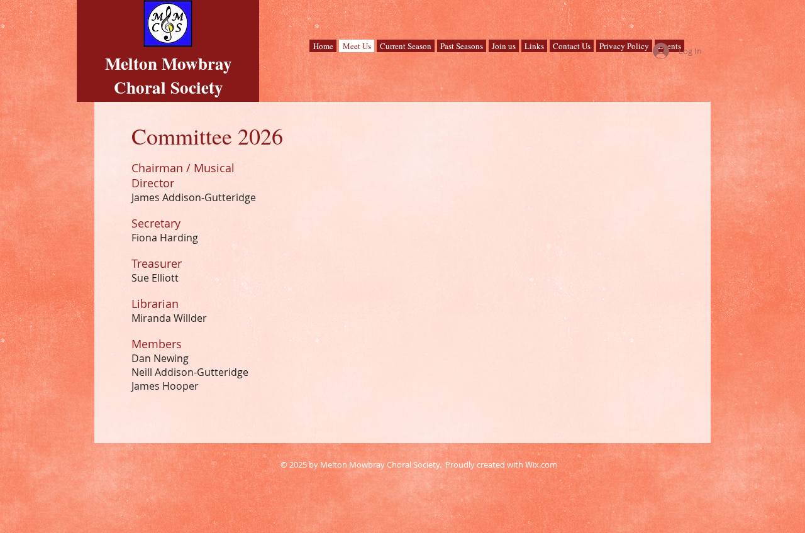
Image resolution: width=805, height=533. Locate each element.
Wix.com (541, 464)
